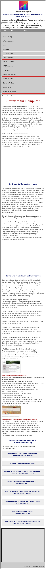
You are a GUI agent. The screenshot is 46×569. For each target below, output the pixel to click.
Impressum (8, 30)
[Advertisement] (23, 164)
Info (3, 30)
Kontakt (22, 30)
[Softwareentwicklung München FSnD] (11, 367)
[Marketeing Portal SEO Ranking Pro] (23, 6)
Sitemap (27, 30)
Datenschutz (15, 30)
